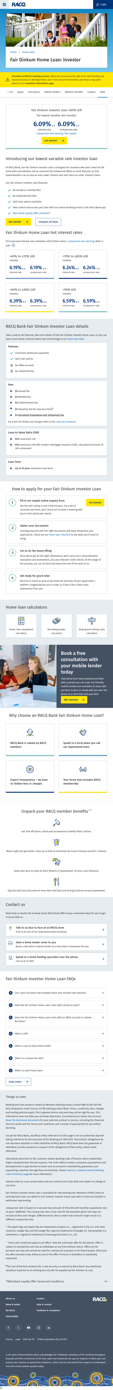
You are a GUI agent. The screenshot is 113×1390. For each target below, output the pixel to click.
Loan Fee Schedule (66, 421)
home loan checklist (59, 534)
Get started (15, 221)
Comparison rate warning (49, 133)
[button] (4, 4)
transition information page (40, 83)
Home (13, 52)
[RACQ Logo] (100, 1299)
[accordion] (56, 993)
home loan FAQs (75, 338)
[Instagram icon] (38, 1328)
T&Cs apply (70, 133)
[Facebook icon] (8, 1328)
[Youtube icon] (28, 1328)
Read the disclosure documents (23, 1120)
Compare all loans (48, 221)
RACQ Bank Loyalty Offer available (31, 213)
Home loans (28, 52)
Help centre (15, 1081)
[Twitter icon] (18, 1328)
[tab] (9, 92)
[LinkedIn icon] (48, 1328)
